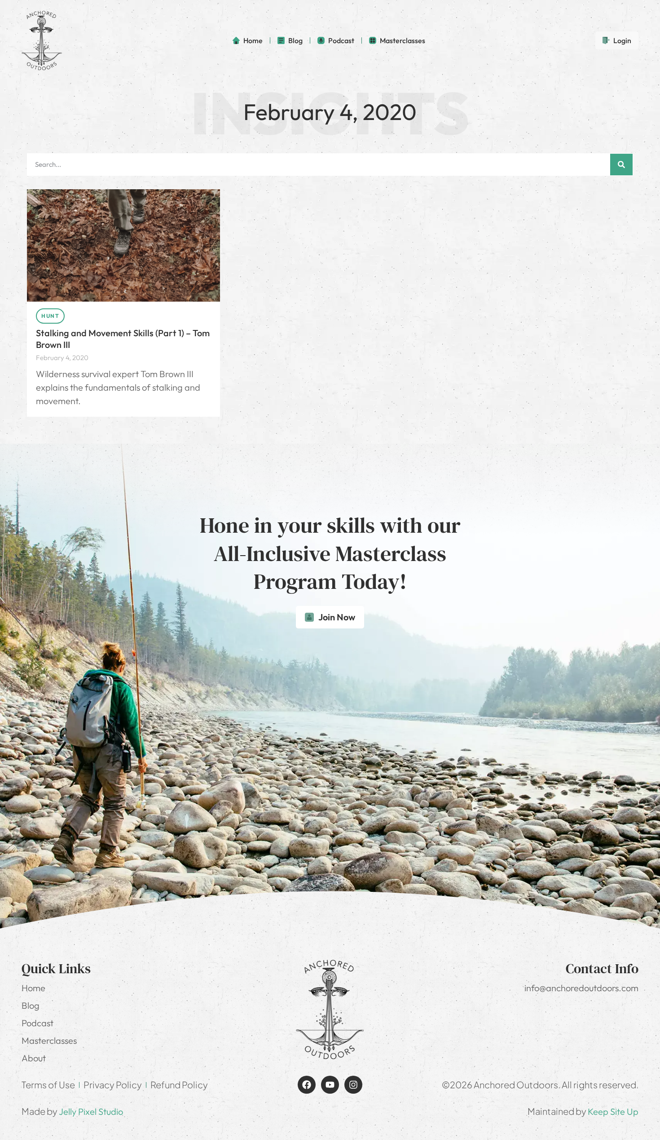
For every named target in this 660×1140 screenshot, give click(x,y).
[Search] (621, 164)
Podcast (37, 1023)
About (34, 1058)
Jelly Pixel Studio (91, 1111)
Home (33, 987)
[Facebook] (307, 1085)
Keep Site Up (613, 1111)
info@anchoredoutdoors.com (581, 987)
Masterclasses (49, 1040)
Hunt (50, 315)
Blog (31, 1005)
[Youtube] (330, 1085)
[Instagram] (353, 1085)
